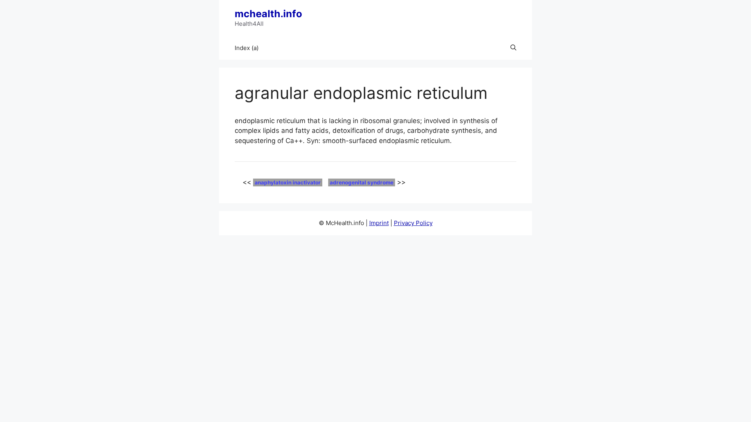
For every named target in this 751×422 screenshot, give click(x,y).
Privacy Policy (413, 223)
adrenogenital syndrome (361, 182)
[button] (513, 48)
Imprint (379, 223)
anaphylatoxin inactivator (288, 182)
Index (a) (247, 48)
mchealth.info (268, 14)
